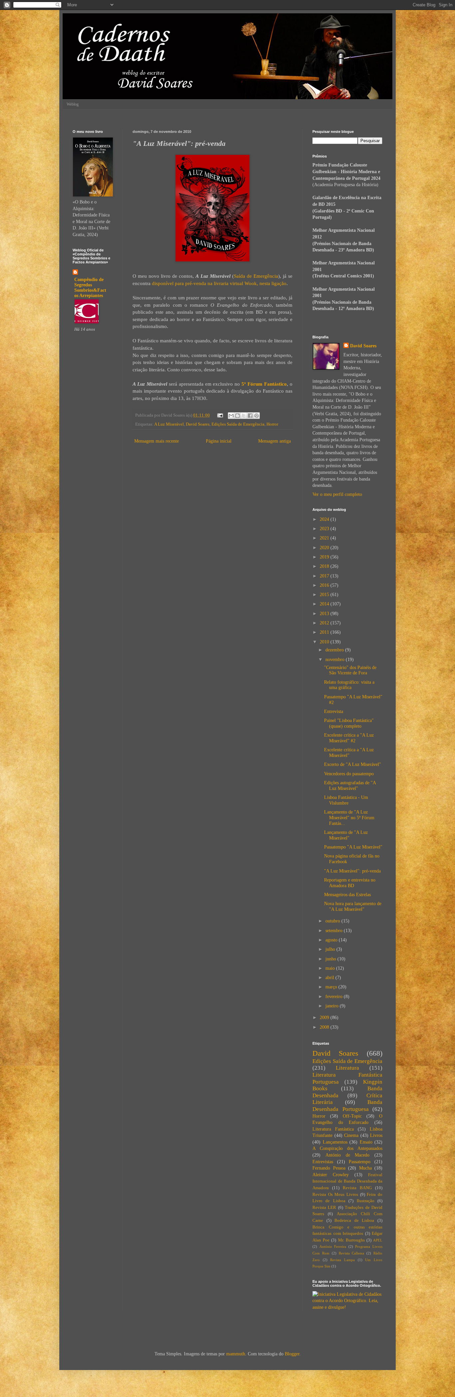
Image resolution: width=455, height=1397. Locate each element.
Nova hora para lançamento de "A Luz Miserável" (352, 906)
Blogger (292, 1353)
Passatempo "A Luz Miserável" (353, 847)
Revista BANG (357, 1188)
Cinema (351, 1135)
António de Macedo (347, 1155)
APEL (377, 1240)
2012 (325, 622)
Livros (376, 1135)
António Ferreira (332, 1246)
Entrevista (333, 711)
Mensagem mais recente (156, 441)
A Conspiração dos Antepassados (347, 1148)
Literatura (347, 1068)
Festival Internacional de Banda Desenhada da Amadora (347, 1181)
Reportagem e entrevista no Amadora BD (349, 882)
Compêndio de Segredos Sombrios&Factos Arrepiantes (90, 287)
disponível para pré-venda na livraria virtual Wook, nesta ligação (219, 283)
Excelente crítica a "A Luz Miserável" (349, 752)
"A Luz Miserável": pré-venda (352, 871)
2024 (325, 519)
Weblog (73, 104)
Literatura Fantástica (333, 1129)
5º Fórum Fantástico (264, 384)
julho (330, 949)
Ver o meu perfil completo (337, 494)
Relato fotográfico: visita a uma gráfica (349, 685)
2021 (325, 537)
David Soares (198, 424)
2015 (325, 594)
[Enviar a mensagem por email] (231, 415)
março (331, 986)
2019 (325, 556)
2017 (325, 575)
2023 (325, 528)
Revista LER (324, 1207)
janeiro (332, 1005)
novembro (335, 659)
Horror (272, 424)
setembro (334, 930)
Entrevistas (322, 1161)
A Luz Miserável (169, 424)
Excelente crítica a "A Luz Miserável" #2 (349, 738)
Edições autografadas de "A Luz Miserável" (350, 785)
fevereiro (334, 996)
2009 (325, 1017)
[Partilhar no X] (243, 415)
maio (330, 968)
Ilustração (365, 1201)
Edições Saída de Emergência (238, 424)
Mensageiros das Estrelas (347, 894)
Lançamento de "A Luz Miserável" (346, 835)
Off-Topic (352, 1116)
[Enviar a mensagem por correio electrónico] (219, 415)
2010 (325, 641)
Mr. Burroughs (351, 1240)
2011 (325, 632)
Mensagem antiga (274, 441)
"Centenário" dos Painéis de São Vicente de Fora (350, 670)
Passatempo (359, 1161)
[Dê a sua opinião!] (237, 415)
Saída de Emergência (256, 276)
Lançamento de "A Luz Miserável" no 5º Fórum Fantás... (349, 818)
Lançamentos (335, 1142)
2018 (325, 566)
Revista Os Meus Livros (335, 1194)
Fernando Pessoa (328, 1168)
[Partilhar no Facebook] (250, 415)
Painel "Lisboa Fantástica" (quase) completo (349, 723)
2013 (325, 613)
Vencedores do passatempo (349, 773)
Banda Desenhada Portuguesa (347, 1105)
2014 (325, 603)
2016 (325, 585)
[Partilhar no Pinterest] (256, 415)
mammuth (235, 1353)
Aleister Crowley (330, 1174)
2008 (325, 1027)
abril (330, 977)
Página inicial (218, 441)
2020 (325, 547)
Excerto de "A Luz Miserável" (352, 764)
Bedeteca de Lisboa (354, 1220)
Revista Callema (351, 1253)
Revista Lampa (342, 1260)
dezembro (335, 649)
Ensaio (366, 1142)
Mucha (365, 1168)
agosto (332, 939)
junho (331, 958)
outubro (333, 920)
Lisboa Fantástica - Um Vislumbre (346, 800)
